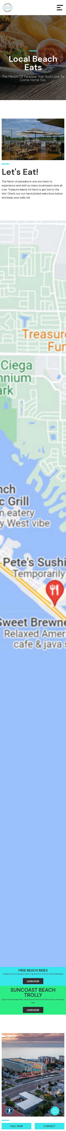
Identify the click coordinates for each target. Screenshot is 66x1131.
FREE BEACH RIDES (33, 970)
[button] (9, 1113)
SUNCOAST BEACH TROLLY (33, 992)
